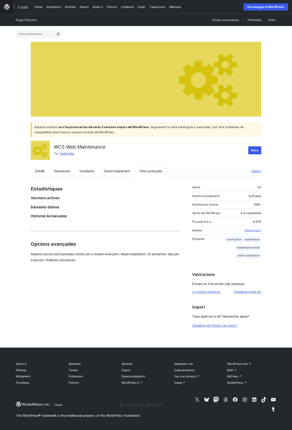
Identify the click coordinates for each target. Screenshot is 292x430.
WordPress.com (239, 363)
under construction (248, 255)
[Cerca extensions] (58, 34)
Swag (179, 382)
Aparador (75, 363)
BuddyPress (237, 382)
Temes (73, 370)
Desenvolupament (117, 171)
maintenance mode (248, 247)
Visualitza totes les (247, 292)
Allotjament (23, 376)
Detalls (40, 171)
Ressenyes (62, 171)
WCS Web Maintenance (79, 147)
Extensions (76, 376)
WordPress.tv (132, 382)
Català (58, 404)
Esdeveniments (184, 370)
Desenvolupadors (133, 376)
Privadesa (22, 382)
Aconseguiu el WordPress (265, 7)
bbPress (234, 376)
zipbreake (67, 154)
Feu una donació (187, 376)
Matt (232, 370)
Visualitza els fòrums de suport (214, 326)
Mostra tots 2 (253, 230)
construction (234, 239)
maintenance (252, 239)
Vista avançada (150, 171)
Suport (256, 171)
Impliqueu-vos (183, 363)
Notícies (21, 370)
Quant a (21, 363)
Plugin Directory (26, 20)
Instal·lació (86, 171)
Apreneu (127, 363)
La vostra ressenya (206, 292)
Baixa (255, 150)
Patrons (74, 382)
